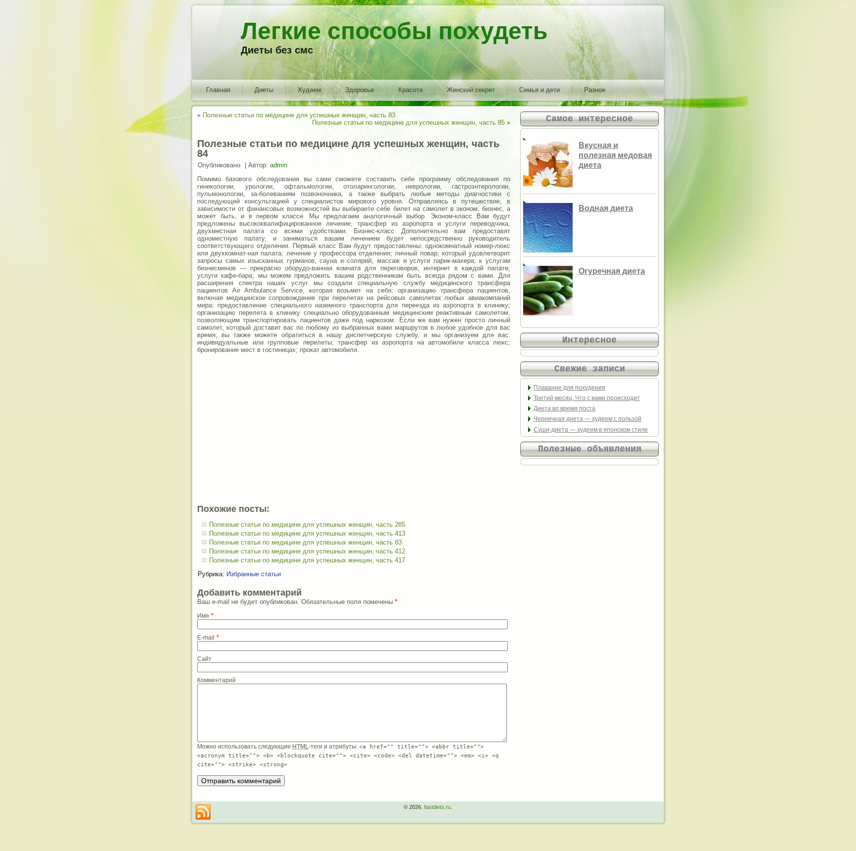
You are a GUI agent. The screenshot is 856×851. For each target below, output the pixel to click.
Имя (203, 615)
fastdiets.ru (437, 807)
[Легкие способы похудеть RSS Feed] (203, 812)
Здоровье (359, 90)
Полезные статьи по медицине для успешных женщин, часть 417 (307, 560)
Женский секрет (471, 90)
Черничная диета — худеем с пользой (588, 418)
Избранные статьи (253, 574)
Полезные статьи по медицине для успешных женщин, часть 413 (307, 533)
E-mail (205, 637)
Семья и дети (539, 90)
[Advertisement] (353, 428)
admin (278, 165)
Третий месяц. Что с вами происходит (587, 398)
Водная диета (606, 208)
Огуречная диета (612, 271)
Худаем (309, 90)
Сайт (204, 658)
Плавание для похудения (569, 387)
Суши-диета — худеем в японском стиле (591, 429)
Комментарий (216, 680)
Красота (410, 90)
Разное (594, 90)
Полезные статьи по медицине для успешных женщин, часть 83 (299, 115)
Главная (218, 90)
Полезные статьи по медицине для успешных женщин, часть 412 (307, 551)
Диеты (264, 90)
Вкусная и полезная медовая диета (615, 155)
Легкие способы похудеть (394, 31)
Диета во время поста (564, 408)
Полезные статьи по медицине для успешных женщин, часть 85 (408, 122)
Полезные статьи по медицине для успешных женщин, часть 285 (307, 524)
